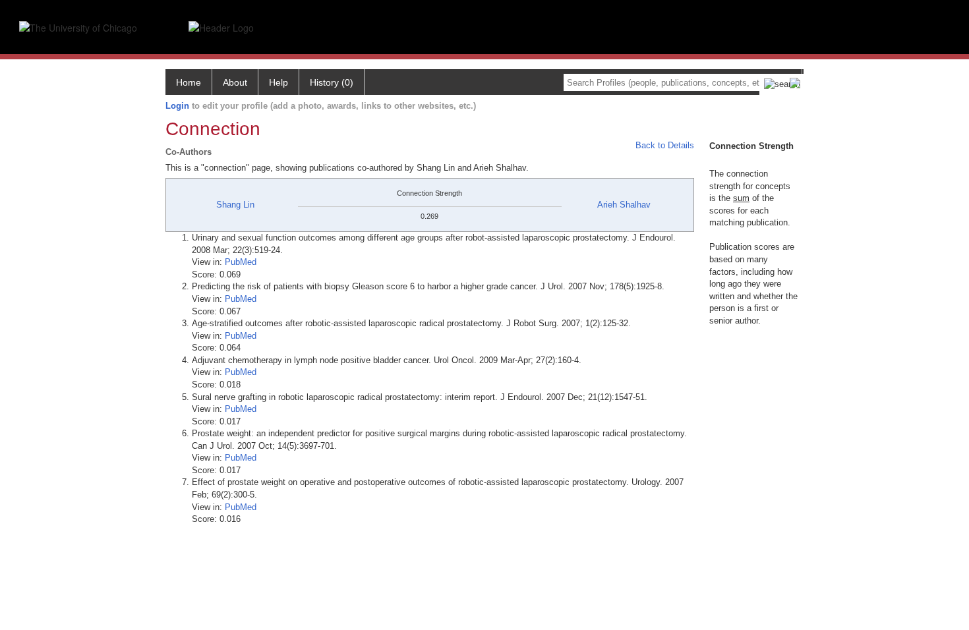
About (235, 82)
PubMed (240, 262)
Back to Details (664, 145)
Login (177, 106)
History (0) (331, 82)
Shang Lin (235, 205)
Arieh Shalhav (624, 205)
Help (278, 82)
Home (188, 82)
